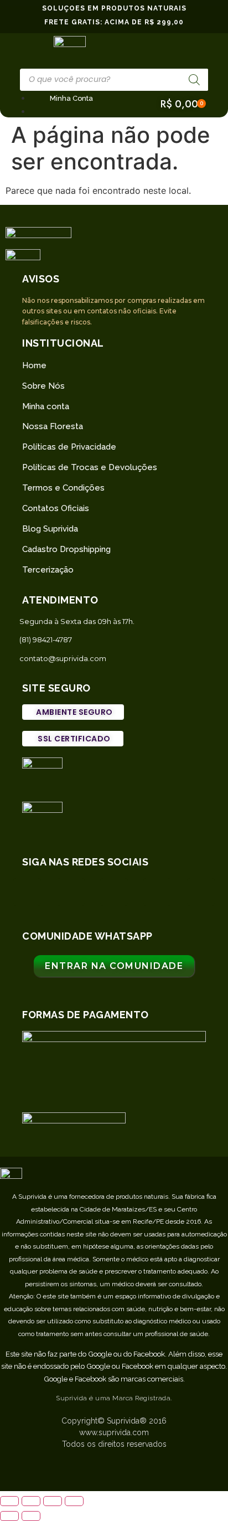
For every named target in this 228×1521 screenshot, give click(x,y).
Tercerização (48, 570)
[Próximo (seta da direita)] (31, 1516)
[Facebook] (114, 892)
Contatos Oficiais (55, 508)
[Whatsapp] (27, 892)
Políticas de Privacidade (69, 447)
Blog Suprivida (50, 529)
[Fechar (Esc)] (9, 1501)
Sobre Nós (43, 386)
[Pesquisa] (194, 80)
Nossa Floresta (52, 426)
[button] (73, 712)
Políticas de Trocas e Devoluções (89, 467)
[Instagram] (71, 892)
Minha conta (45, 406)
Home (34, 365)
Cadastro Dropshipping (66, 549)
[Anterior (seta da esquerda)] (9, 1516)
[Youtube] (201, 892)
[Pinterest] (157, 892)
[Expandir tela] (52, 1501)
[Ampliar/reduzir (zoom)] (74, 1501)
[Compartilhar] (31, 1501)
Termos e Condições (63, 488)
